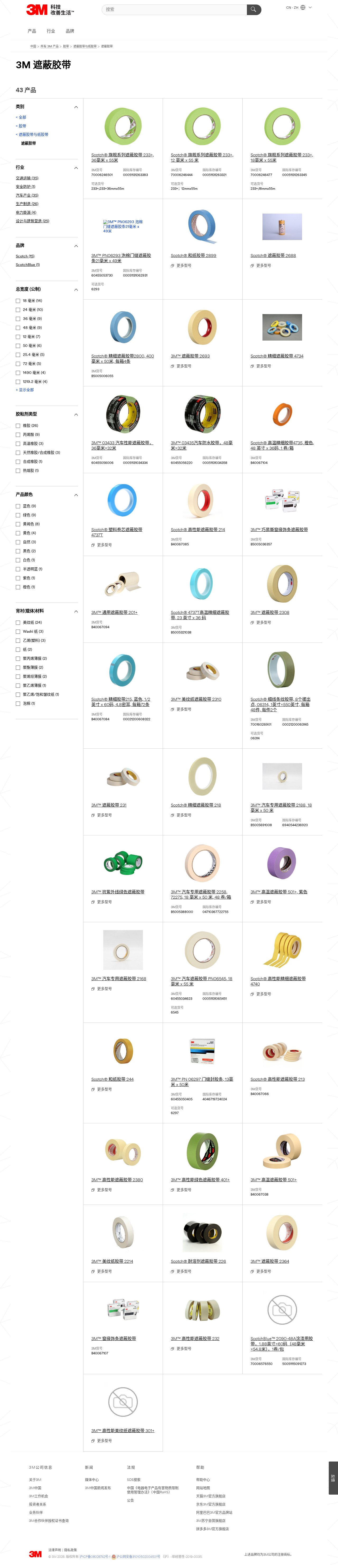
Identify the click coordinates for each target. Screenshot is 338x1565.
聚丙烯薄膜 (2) (35, 659)
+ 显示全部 (25, 390)
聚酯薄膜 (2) (33, 668)
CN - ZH (292, 8)
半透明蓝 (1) (32, 569)
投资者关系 (37, 1504)
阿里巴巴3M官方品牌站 (214, 1512)
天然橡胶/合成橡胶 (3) (41, 453)
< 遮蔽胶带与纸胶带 (32, 135)
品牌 (70, 31)
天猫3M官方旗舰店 (211, 1496)
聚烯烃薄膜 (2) (35, 677)
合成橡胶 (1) (32, 462)
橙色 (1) (29, 587)
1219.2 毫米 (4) (35, 382)
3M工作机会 (38, 1496)
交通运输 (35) (27, 178)
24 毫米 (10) (33, 310)
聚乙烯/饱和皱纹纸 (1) (41, 695)
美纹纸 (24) (32, 623)
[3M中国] (56, 9)
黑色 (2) (29, 551)
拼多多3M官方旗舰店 (212, 1529)
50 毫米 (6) (32, 346)
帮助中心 (203, 1480)
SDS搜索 (133, 1480)
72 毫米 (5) (32, 364)
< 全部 (21, 118)
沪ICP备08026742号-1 (94, 1557)
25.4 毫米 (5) (33, 355)
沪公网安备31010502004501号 (138, 1557)
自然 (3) (29, 542)
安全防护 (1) (25, 187)
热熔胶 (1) (31, 471)
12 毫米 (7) (31, 337)
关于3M (35, 1480)
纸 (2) (27, 650)
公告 (130, 1500)
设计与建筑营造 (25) (32, 221)
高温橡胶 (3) (33, 444)
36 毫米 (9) (32, 319)
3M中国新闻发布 (98, 1488)
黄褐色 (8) (31, 524)
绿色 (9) (29, 515)
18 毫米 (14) (32, 301)
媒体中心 (92, 1480)
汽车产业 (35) (27, 196)
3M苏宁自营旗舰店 (211, 1521)
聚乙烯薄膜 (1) (34, 686)
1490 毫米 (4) (34, 373)
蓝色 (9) (29, 506)
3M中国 (35, 1488)
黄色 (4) (29, 533)
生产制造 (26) (27, 204)
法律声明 (54, 1550)
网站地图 (203, 1488)
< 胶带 (21, 126)
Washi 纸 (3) (33, 632)
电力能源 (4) (26, 213)
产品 (32, 31)
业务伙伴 (36, 1512)
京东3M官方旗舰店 (211, 1504)
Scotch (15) (25, 257)
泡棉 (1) (29, 704)
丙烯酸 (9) (31, 435)
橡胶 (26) (30, 426)
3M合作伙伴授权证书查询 (49, 1521)
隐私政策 (70, 1550)
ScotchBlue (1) (28, 265)
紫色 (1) (29, 578)
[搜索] (254, 9)
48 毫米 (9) (32, 328)
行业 (51, 31)
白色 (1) (29, 560)
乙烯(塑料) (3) (34, 641)
